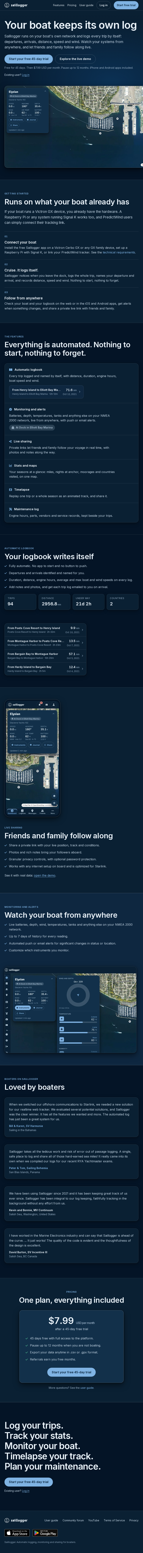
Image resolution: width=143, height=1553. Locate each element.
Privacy (134, 1520)
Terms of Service (114, 1520)
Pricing (71, 5)
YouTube (93, 1520)
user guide (87, 1387)
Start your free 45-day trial (28, 59)
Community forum (73, 1520)
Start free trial (126, 5)
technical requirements (119, 252)
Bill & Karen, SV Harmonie (26, 1126)
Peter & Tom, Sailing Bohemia (28, 1168)
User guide (86, 5)
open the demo (44, 875)
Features (58, 5)
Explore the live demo (75, 59)
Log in (104, 5)
